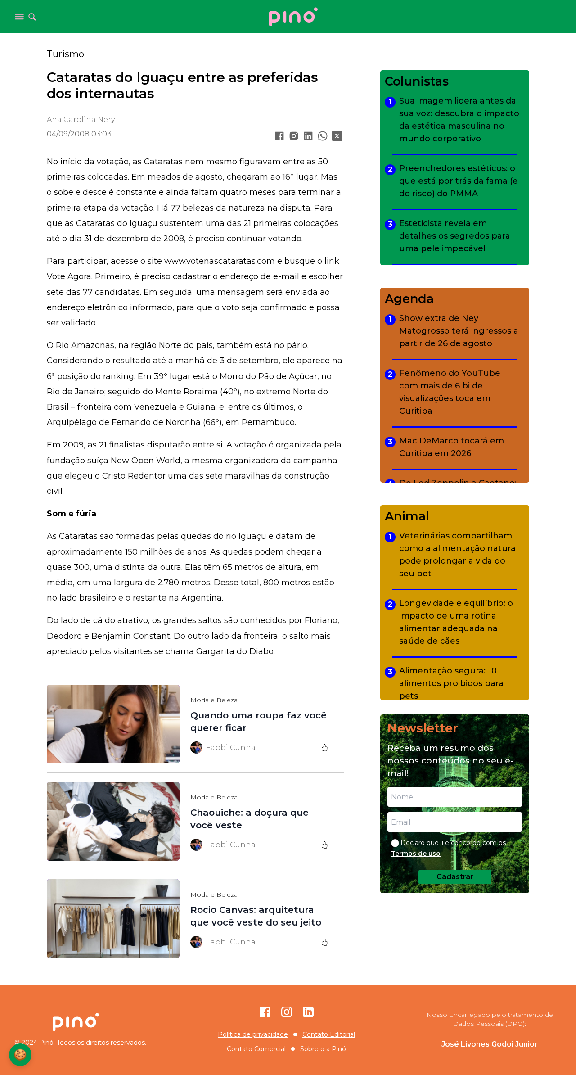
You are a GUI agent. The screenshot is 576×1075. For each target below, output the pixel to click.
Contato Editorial (328, 1034)
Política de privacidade (253, 1034)
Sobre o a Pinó (323, 1049)
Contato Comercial (256, 1049)
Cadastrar (454, 876)
